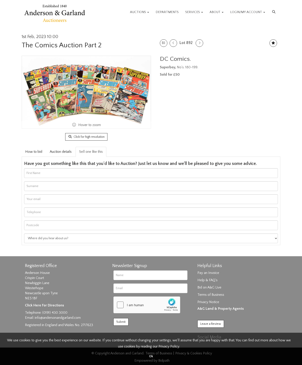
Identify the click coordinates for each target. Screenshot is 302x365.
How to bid (33, 152)
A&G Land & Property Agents (220, 309)
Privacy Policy (169, 346)
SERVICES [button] (193, 12)
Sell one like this (91, 152)
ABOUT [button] (215, 12)
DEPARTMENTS (167, 12)
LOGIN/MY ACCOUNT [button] (246, 12)
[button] (274, 12)
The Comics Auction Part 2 (61, 45)
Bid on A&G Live (209, 287)
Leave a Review (210, 324)
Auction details (61, 152)
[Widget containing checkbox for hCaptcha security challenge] (146, 304)
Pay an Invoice (208, 273)
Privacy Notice (208, 302)
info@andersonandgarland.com (58, 318)
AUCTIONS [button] (138, 12)
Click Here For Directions (44, 305)
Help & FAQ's (207, 280)
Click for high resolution (89, 137)
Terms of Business (210, 295)
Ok (151, 356)
